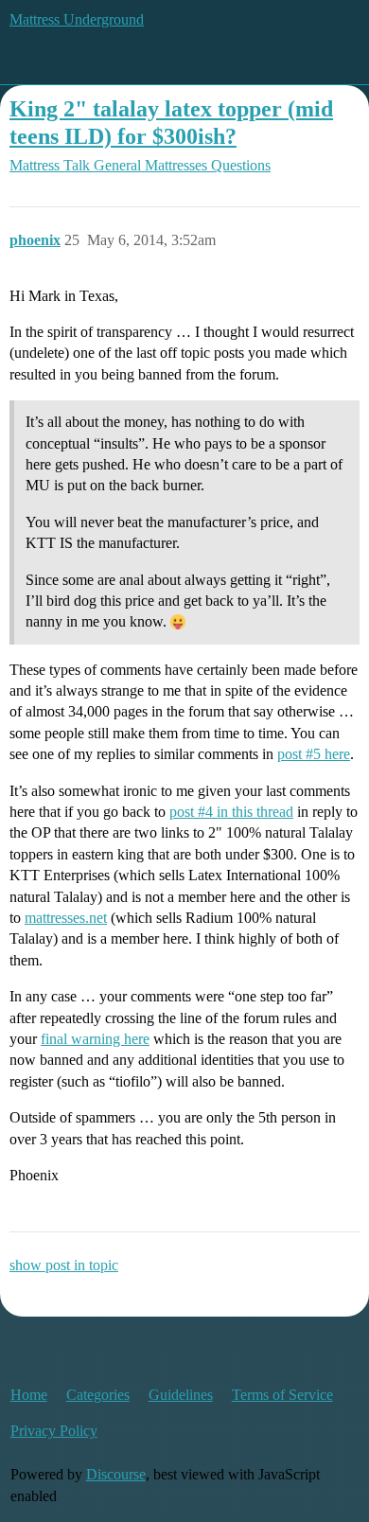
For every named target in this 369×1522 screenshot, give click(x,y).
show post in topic (63, 1265)
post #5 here (313, 754)
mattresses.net (66, 918)
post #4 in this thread (231, 812)
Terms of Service (282, 1395)
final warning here (95, 1039)
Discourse (116, 1474)
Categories (98, 1395)
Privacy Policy (53, 1431)
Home (28, 1395)
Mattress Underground (76, 19)
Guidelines (181, 1395)
